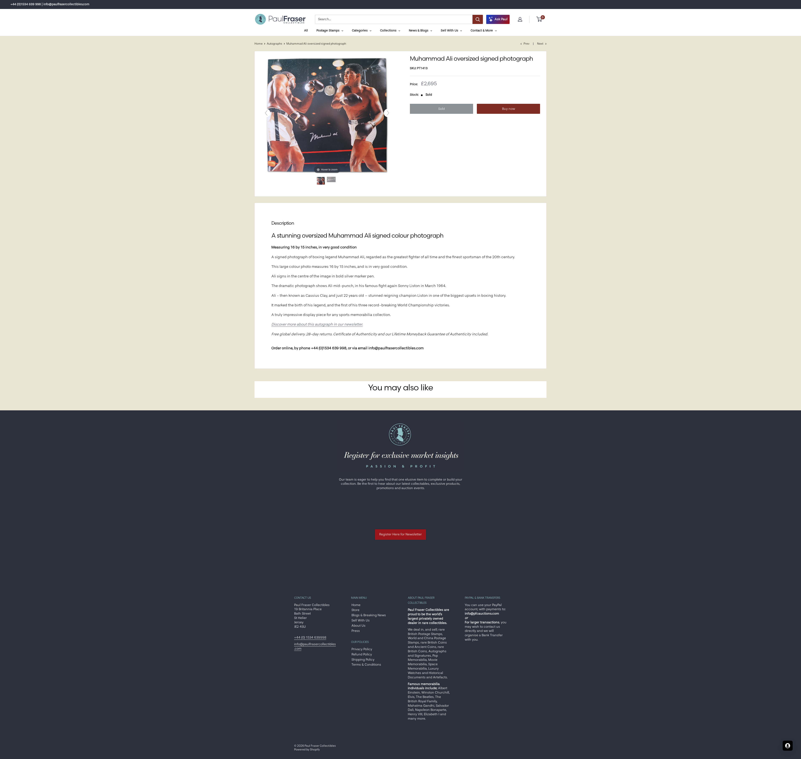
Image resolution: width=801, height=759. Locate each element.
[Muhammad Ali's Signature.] (331, 181)
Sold (441, 109)
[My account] (520, 19)
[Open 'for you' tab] (788, 746)
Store (355, 610)
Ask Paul (501, 19)
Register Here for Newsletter (400, 534)
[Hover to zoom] (327, 115)
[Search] (477, 19)
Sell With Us (360, 620)
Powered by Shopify (307, 749)
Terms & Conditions (366, 664)
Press (355, 631)
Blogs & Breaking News (368, 615)
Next (540, 43)
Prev (526, 43)
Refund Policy (361, 654)
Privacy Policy (361, 649)
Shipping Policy (362, 659)
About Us (358, 625)
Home (258, 43)
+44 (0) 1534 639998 (310, 637)
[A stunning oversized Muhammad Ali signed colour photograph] (320, 181)
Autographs (274, 43)
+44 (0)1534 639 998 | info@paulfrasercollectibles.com (49, 4)
